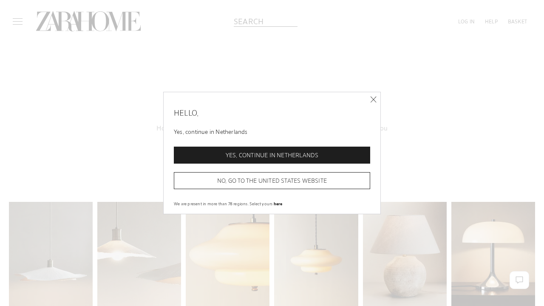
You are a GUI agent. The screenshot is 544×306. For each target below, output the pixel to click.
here (278, 203)
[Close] (373, 100)
